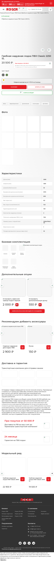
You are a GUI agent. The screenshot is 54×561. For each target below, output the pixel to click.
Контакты (43, 511)
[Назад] (2, 285)
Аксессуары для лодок (6, 519)
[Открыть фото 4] (46, 123)
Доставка (45, 103)
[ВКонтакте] (20, 9)
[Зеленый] (6, 74)
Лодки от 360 (18, 516)
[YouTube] (20, 543)
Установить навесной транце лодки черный (11, 299)
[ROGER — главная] (12, 9)
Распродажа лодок (7, 516)
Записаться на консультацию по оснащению (27, 311)
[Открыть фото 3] (33, 123)
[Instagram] (24, 543)
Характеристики (14, 103)
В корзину (14, 87)
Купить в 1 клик (40, 87)
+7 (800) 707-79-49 (35, 526)
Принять (3, 560)
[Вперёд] (52, 285)
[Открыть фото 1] (7, 123)
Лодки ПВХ (5, 511)
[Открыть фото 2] (20, 123)
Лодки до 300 (19, 513)
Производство (32, 516)
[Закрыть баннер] (51, 3)
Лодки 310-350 (19, 511)
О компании (31, 511)
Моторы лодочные (7, 513)
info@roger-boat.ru (35, 529)
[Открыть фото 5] (7, 140)
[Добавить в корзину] (16, 304)
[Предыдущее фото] (42, 50)
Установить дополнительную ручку (38, 299)
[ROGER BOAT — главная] (27, 499)
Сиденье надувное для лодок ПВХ (10, 347)
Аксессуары (36, 103)
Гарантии (4, 528)
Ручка (31, 346)
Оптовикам (31, 513)
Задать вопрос (45, 513)
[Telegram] (24, 9)
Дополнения (25, 103)
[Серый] (3, 74)
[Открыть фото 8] (46, 140)
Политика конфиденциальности (11, 549)
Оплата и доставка (7, 526)
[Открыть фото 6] (20, 140)
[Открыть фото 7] (33, 140)
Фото (4, 103)
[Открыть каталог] (3, 9)
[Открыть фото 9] (7, 157)
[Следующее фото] (49, 50)
